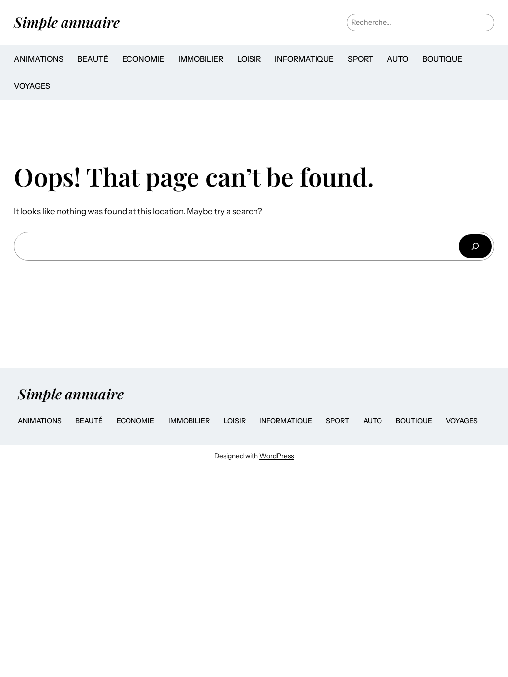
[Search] (475, 246)
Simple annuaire (67, 21)
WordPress (276, 456)
